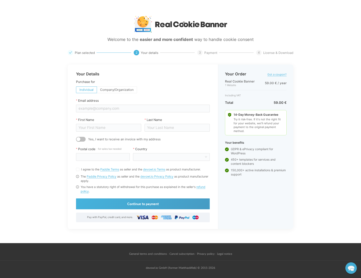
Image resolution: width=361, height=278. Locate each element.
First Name (86, 120)
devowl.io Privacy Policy (156, 176)
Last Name (154, 120)
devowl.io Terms (154, 169)
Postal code (99, 149)
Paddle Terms (109, 169)
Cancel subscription (181, 253)
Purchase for (85, 82)
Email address (88, 101)
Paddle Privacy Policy (101, 176)
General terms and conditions (148, 253)
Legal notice (224, 253)
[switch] (81, 139)
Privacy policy (206, 253)
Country (141, 149)
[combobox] (170, 157)
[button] (351, 268)
